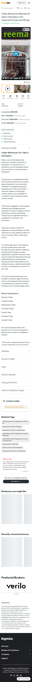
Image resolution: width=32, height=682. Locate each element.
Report (28, 98)
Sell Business (21, 3)
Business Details (8, 148)
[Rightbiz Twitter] (14, 676)
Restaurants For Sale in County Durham (13, 451)
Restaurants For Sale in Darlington (12, 447)
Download (10, 98)
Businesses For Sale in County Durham (13, 430)
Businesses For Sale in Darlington (12, 426)
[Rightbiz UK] (5, 3)
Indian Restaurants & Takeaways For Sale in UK (15, 422)
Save (21, 8)
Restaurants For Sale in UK (10, 444)
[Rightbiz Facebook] (11, 676)
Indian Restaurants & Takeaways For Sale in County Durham (15, 439)
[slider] (5, 78)
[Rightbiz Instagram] (17, 676)
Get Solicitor (14, 481)
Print (16, 98)
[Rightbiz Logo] (7, 639)
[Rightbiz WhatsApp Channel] (21, 675)
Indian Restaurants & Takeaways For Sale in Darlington (15, 434)
